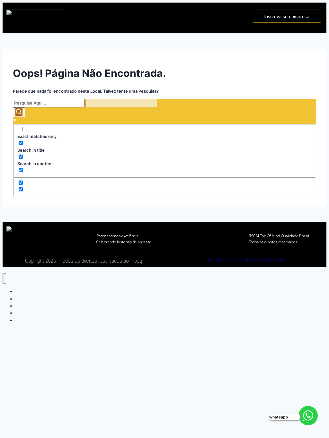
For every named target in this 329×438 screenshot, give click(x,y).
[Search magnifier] (19, 112)
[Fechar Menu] (4, 278)
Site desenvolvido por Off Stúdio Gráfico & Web (245, 260)
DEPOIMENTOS (32, 320)
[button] (158, 15)
